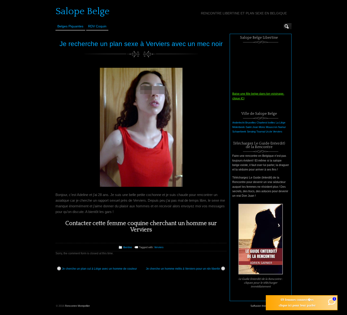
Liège (282, 122)
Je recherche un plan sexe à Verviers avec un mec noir (141, 43)
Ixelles (271, 122)
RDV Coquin (97, 26)
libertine (127, 247)
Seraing (251, 131)
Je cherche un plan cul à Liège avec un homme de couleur (99, 268)
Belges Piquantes (70, 26)
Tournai (260, 131)
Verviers (159, 247)
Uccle (269, 131)
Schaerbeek (239, 131)
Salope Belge (82, 11)
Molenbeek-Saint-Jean (245, 127)
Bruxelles (250, 122)
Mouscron (271, 127)
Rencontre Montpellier (77, 305)
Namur (282, 127)
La (277, 122)
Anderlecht (238, 122)
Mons (262, 127)
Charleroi (262, 122)
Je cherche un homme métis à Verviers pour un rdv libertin (183, 268)
